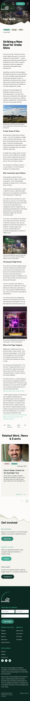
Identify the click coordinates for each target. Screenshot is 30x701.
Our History (19, 633)
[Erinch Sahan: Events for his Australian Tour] (15, 470)
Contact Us (4, 657)
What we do (19, 630)
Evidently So (26, 693)
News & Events (5, 642)
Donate (20, 3)
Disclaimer (3, 696)
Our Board (19, 639)
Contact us (8, 577)
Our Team (19, 636)
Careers (3, 654)
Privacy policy (9, 694)
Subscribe (7, 539)
